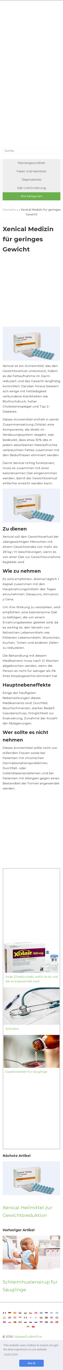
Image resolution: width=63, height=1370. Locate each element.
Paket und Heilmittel (31, 171)
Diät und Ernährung (31, 188)
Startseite (9, 209)
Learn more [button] (11, 1354)
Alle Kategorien (31, 196)
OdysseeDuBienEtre (27, 1336)
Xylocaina (12, 1028)
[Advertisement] (31, 39)
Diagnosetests (31, 179)
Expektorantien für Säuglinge (26, 1071)
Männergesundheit (31, 163)
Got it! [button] (31, 1363)
